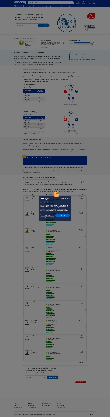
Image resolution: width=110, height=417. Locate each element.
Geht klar (63, 215)
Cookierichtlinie (42, 218)
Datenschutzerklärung (44, 217)
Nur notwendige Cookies (65, 198)
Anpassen (47, 215)
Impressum (68, 218)
